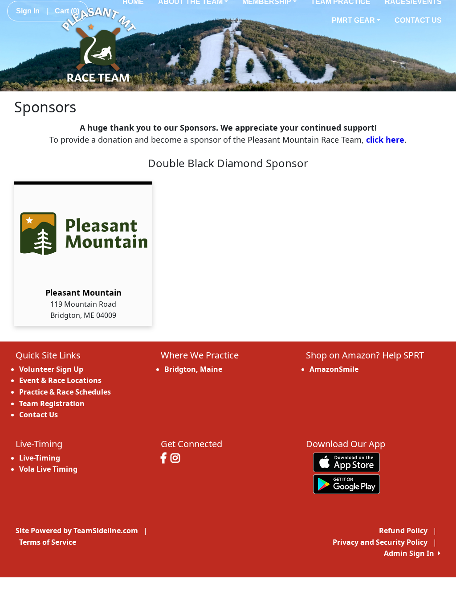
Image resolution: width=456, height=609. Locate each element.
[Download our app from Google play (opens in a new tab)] (346, 483)
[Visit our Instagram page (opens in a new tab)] (177, 459)
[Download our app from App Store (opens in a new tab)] (346, 461)
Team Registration (52, 403)
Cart (67, 11)
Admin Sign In (411, 553)
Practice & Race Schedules (65, 392)
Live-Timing (39, 458)
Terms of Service (47, 542)
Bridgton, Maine (193, 369)
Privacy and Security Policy (380, 542)
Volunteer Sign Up (51, 369)
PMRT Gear (353, 20)
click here (385, 139)
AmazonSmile (333, 369)
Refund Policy (403, 530)
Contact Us (418, 20)
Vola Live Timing (48, 469)
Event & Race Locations (60, 380)
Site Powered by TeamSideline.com (77, 530)
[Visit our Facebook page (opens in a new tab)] (166, 459)
